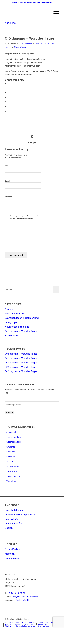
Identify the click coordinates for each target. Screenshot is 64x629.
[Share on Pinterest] (9, 92)
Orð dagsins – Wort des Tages (30, 38)
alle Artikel (11, 432)
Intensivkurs (11, 519)
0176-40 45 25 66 (17, 592)
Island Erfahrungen (15, 313)
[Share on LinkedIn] (9, 97)
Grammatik (11, 446)
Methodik (10, 553)
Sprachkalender (13, 466)
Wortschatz (11, 481)
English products (13, 436)
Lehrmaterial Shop (14, 523)
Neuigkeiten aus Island (17, 326)
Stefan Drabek (20, 47)
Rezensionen (12, 335)
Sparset (9, 461)
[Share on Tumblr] (9, 101)
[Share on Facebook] (9, 83)
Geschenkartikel (13, 441)
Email (8, 180)
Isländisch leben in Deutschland (22, 317)
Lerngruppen (11, 322)
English (9, 527)
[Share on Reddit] (9, 111)
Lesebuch (10, 456)
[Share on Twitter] (9, 88)
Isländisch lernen (14, 510)
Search (9, 412)
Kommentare (12, 558)
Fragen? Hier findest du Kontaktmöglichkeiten (32, 2)
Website (8, 196)
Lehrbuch (10, 451)
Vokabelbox (11, 471)
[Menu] (54, 11)
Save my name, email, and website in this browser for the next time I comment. (31, 217)
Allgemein (10, 309)
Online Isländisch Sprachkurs (20, 514)
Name (8, 165)
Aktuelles (10, 23)
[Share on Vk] (9, 106)
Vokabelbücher (13, 476)
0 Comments (27, 43)
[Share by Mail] (9, 115)
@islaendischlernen (25, 600)
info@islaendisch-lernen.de (25, 596)
